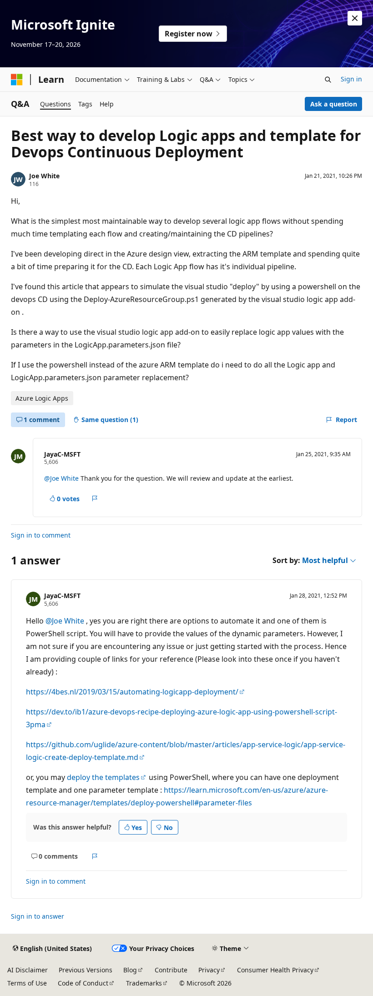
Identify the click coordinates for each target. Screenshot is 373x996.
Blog (130, 970)
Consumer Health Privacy (275, 970)
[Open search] (328, 79)
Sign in (351, 79)
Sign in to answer (37, 916)
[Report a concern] (95, 498)
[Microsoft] (17, 80)
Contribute (171, 970)
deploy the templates (103, 777)
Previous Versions (85, 970)
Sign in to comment (41, 535)
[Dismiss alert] (355, 18)
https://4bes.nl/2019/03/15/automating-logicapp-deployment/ (132, 692)
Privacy (209, 970)
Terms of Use (27, 983)
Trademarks (144, 983)
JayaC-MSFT (62, 454)
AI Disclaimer (27, 970)
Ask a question (333, 104)
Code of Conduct (83, 983)
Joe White (44, 175)
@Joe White (62, 478)
